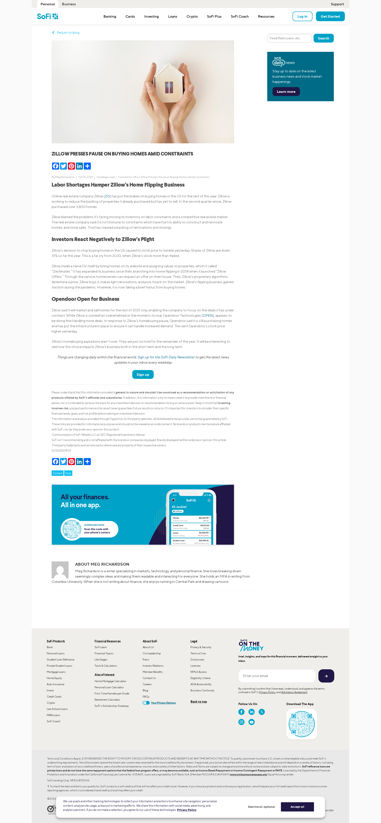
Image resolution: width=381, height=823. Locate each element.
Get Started (330, 16)
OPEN (208, 315)
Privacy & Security (200, 647)
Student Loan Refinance (60, 659)
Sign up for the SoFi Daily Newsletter (166, 357)
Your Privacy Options (163, 702)
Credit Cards (54, 696)
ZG (107, 196)
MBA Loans (53, 715)
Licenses (195, 665)
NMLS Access (198, 671)
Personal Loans (56, 653)
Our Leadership (152, 653)
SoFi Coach (53, 721)
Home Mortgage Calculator (110, 681)
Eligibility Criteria (200, 678)
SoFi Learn (101, 647)
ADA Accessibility (200, 684)
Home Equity (54, 678)
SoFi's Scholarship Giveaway (112, 705)
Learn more (286, 91)
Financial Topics (104, 653)
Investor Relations (153, 665)
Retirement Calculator (107, 699)
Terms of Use (198, 653)
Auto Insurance (55, 684)
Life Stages (101, 659)
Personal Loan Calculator (109, 687)
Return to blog (68, 32)
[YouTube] (251, 722)
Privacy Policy (267, 692)
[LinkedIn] (251, 712)
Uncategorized (106, 177)
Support (337, 4)
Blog (145, 690)
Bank (50, 647)
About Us (148, 647)
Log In (302, 16)
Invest (50, 690)
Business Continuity (202, 690)
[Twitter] (262, 712)
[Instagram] (241, 722)
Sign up (143, 374)
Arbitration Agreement (294, 692)
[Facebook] (241, 712)
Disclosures (197, 659)
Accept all (297, 806)
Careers (147, 684)
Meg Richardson (65, 177)
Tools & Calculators (106, 665)
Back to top (198, 701)
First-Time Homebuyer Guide (112, 693)
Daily (68, 473)
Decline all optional (261, 806)
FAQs (146, 696)
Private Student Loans (59, 665)
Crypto (51, 702)
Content (57, 473)
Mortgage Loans (56, 671)
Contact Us (149, 678)
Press (146, 659)
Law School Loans (57, 709)
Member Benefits (153, 671)
